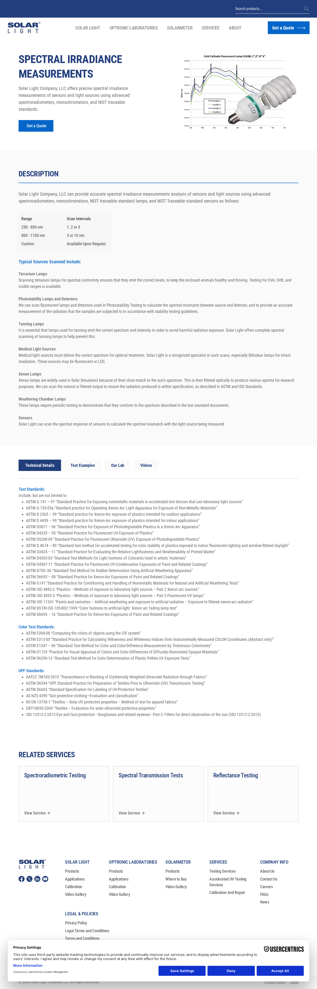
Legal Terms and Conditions (87, 930)
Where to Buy (176, 879)
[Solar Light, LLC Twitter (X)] (29, 879)
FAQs (264, 894)
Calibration (73, 886)
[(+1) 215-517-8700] (307, 9)
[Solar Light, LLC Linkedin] (37, 879)
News (264, 902)
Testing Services (222, 871)
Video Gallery (75, 894)
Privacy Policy (76, 922)
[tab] (40, 465)
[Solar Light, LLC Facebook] (22, 879)
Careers (266, 886)
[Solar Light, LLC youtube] (45, 879)
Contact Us (268, 879)
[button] (88, 28)
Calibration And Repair (227, 892)
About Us (267, 871)
